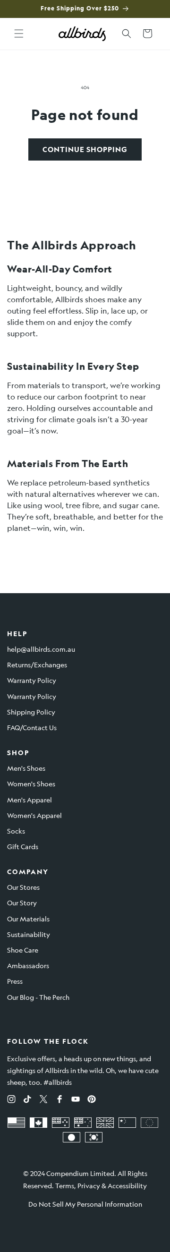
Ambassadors (28, 965)
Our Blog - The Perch (38, 997)
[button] (18, 33)
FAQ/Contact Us (32, 727)
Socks (16, 830)
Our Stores (23, 887)
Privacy (88, 1185)
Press (15, 981)
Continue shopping (85, 149)
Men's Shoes (26, 768)
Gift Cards (22, 846)
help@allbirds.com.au (41, 649)
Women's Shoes (31, 783)
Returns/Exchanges (37, 664)
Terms (64, 1185)
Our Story (22, 902)
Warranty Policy (31, 680)
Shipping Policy (31, 711)
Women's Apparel (34, 815)
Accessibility (127, 1185)
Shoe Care (22, 949)
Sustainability (28, 934)
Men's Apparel (29, 799)
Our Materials (28, 918)
